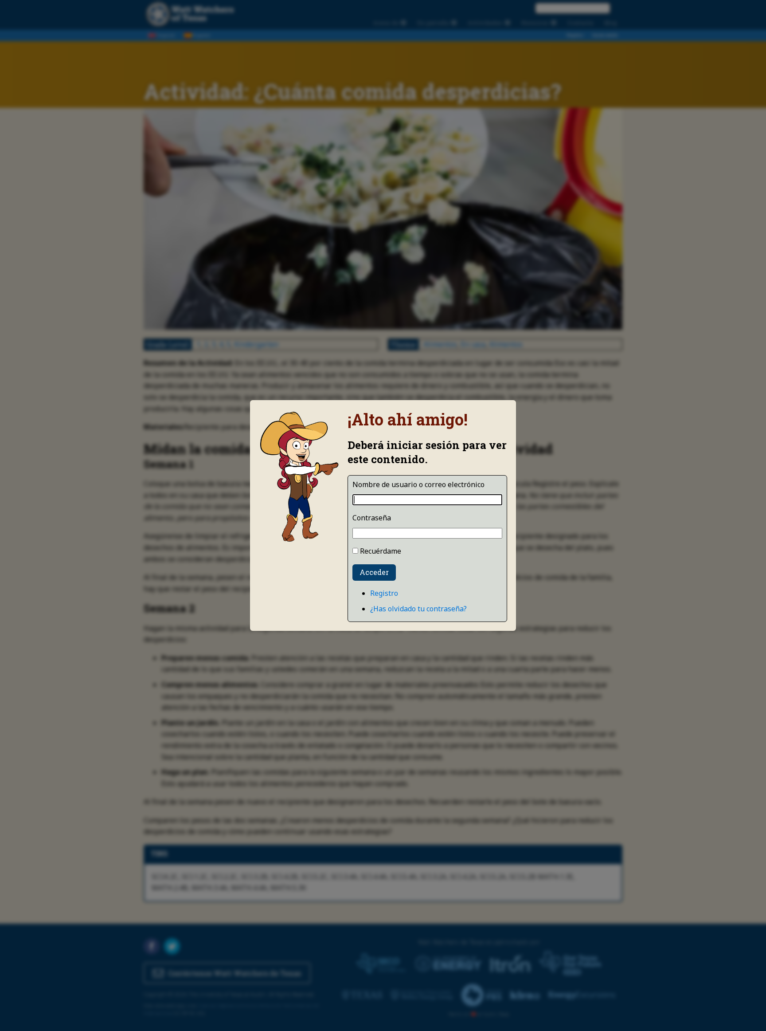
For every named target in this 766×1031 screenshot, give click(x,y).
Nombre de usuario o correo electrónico (418, 484)
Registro (384, 593)
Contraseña (371, 518)
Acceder (374, 572)
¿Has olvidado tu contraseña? (418, 609)
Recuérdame (380, 551)
